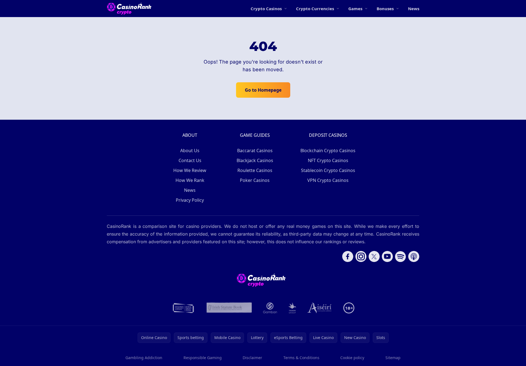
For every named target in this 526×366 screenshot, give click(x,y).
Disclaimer (252, 357)
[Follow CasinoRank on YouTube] (387, 256)
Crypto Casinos (266, 8)
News (413, 8)
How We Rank (190, 180)
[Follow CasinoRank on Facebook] (347, 256)
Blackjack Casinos (255, 160)
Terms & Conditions (301, 357)
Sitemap (393, 357)
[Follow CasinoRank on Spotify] (400, 256)
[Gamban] (270, 307)
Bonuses (385, 8)
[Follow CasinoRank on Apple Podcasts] (413, 256)
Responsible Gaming (202, 357)
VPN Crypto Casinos (328, 180)
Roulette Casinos (254, 170)
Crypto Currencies (315, 8)
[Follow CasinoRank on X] (374, 256)
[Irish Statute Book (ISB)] (229, 307)
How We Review (189, 170)
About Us (189, 151)
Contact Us (190, 160)
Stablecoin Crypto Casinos (328, 170)
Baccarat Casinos (255, 151)
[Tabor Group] (292, 307)
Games (355, 8)
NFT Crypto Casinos (328, 160)
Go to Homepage (263, 90)
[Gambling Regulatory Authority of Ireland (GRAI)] (184, 307)
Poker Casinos (255, 180)
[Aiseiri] (319, 307)
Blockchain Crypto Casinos (327, 151)
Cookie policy (352, 357)
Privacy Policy (190, 200)
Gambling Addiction (143, 357)
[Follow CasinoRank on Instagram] (360, 256)
